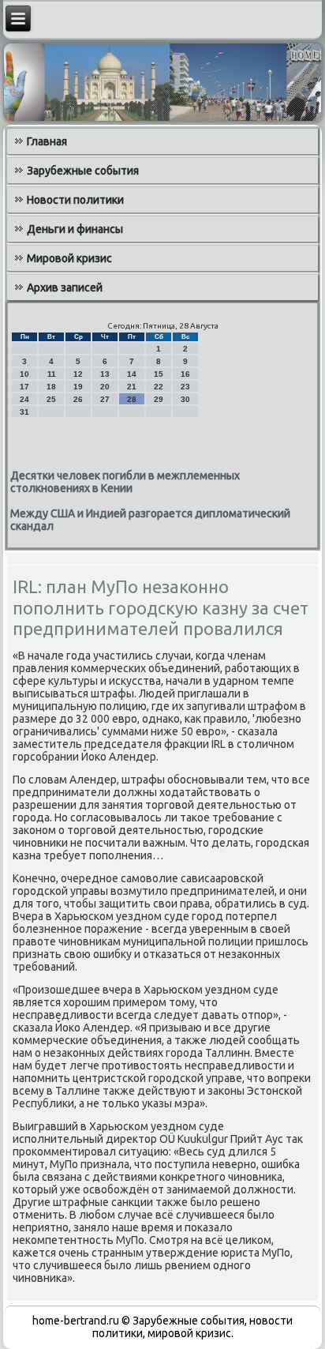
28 (131, 399)
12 (78, 374)
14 (131, 374)
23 (185, 386)
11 (51, 374)
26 (78, 399)
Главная (47, 141)
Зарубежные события (83, 170)
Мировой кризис (69, 258)
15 (158, 374)
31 (24, 412)
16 (185, 374)
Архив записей (65, 287)
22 (158, 386)
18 (51, 386)
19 (78, 386)
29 (158, 399)
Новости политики (75, 200)
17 (24, 386)
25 (51, 399)
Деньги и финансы (75, 229)
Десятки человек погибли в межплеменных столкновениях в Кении (125, 481)
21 (131, 386)
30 (185, 399)
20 (105, 386)
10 (24, 374)
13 (105, 374)
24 (24, 399)
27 (105, 399)
